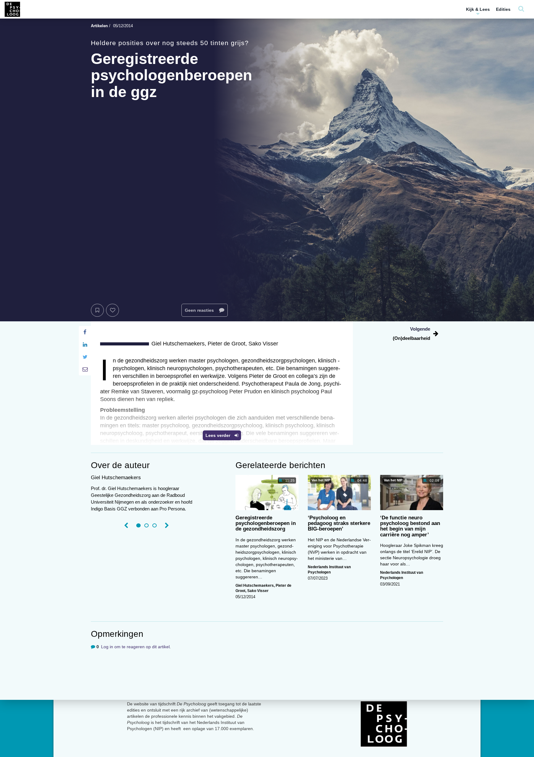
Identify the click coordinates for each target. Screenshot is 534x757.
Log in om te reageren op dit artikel (135, 646)
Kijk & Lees (478, 9)
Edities (503, 9)
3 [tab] (154, 525)
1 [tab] (138, 525)
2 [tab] (146, 525)
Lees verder (218, 435)
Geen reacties (200, 310)
